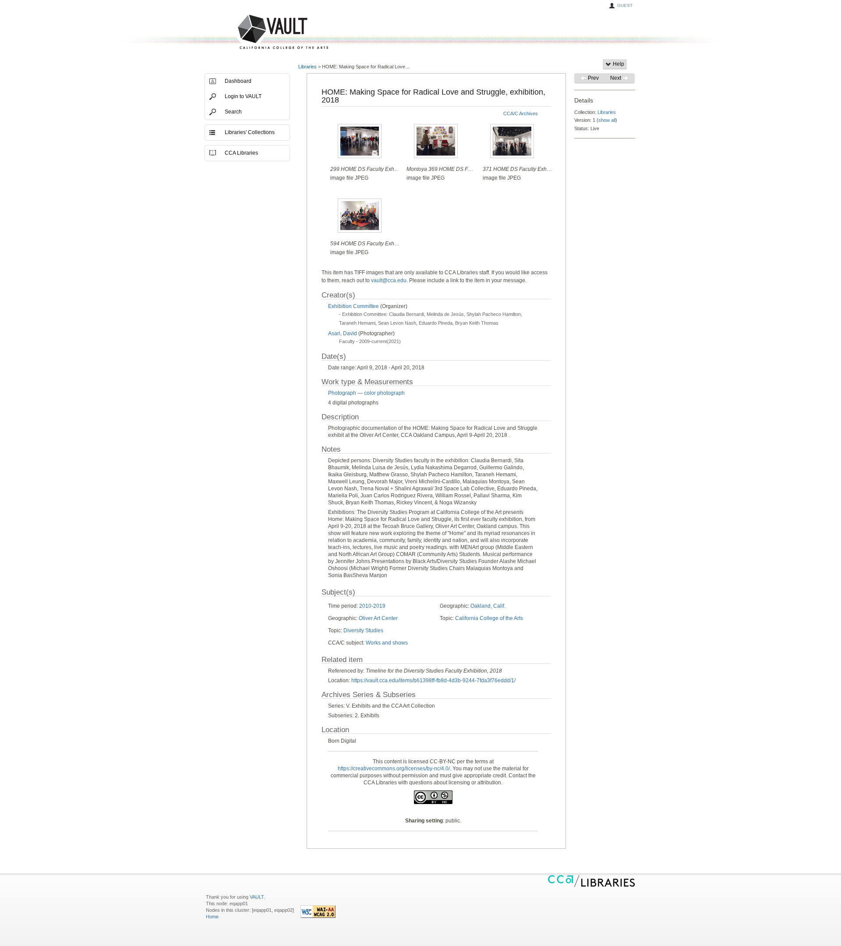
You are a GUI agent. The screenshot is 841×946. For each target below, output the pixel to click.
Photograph (342, 393)
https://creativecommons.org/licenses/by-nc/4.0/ (394, 768)
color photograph (384, 393)
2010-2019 (372, 606)
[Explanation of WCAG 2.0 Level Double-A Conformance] (318, 916)
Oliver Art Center (378, 618)
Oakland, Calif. (487, 606)
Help (617, 64)
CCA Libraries (241, 153)
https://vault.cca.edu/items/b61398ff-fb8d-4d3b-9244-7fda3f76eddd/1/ (433, 680)
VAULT (249, 32)
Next (616, 78)
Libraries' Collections (250, 132)
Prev (593, 78)
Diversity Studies (363, 630)
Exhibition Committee (353, 306)
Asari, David (343, 333)
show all (606, 120)
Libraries (307, 66)
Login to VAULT (243, 96)
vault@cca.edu (388, 280)
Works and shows (387, 643)
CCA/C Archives (520, 113)
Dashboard (238, 81)
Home (212, 916)
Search (233, 112)
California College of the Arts (489, 618)
